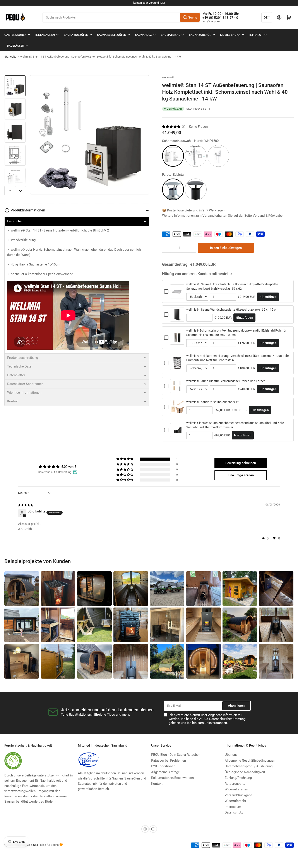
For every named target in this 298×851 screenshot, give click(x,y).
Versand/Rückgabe (238, 795)
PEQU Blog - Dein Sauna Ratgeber (175, 755)
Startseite (10, 56)
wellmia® (168, 77)
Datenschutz (234, 812)
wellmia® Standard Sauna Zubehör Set (212, 402)
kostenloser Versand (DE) (149, 2)
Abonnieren (236, 706)
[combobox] (121, 17)
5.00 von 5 (68, 467)
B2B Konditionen (163, 766)
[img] (25, 505)
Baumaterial (170, 34)
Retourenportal (235, 784)
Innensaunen (45, 34)
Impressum (233, 807)
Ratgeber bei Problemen (168, 760)
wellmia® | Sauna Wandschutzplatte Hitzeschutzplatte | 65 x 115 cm (232, 309)
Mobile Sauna (230, 34)
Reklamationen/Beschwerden (172, 778)
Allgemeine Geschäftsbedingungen (250, 760)
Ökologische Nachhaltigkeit (245, 772)
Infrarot (256, 34)
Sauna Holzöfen (76, 34)
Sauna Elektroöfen (111, 34)
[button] (171, 126)
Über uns (231, 755)
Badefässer (15, 45)
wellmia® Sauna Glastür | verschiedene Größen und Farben (225, 381)
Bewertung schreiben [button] (240, 463)
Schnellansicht (177, 296)
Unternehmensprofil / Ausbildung (248, 766)
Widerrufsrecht (235, 801)
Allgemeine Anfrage (165, 772)
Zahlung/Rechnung (238, 778)
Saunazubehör (200, 34)
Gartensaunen (15, 34)
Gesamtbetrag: (175, 264)
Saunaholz (143, 34)
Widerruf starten (236, 789)
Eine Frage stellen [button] (241, 475)
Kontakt (157, 784)
